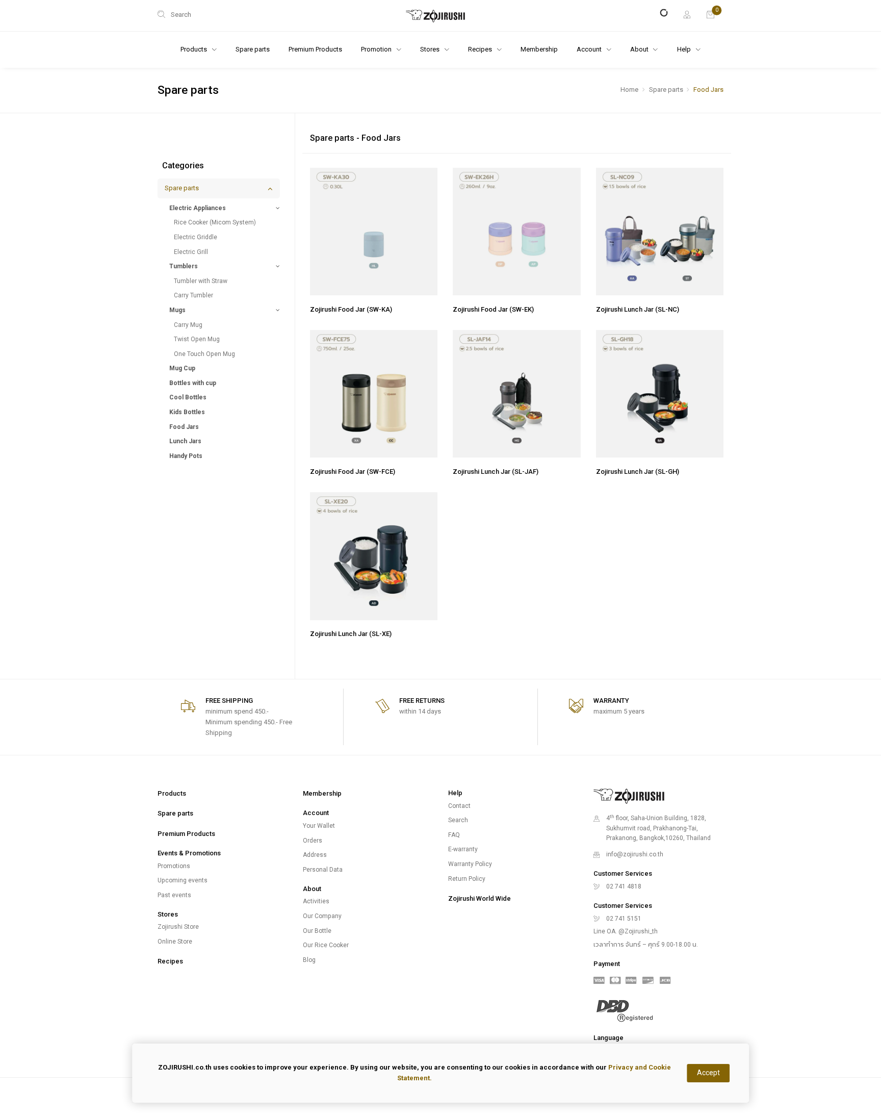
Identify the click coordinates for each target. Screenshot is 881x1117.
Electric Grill (191, 252)
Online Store (175, 941)
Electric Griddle (195, 237)
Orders (312, 840)
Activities (316, 901)
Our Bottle (317, 930)
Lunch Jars (185, 441)
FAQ (454, 835)
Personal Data (323, 869)
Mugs (177, 310)
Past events (174, 895)
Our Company (322, 916)
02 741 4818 (623, 886)
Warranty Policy (470, 864)
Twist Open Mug (197, 339)
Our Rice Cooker (326, 945)
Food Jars (184, 426)
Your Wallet (319, 825)
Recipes (170, 961)
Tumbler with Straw (200, 281)
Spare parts (253, 49)
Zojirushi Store (178, 926)
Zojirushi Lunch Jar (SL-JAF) (495, 471)
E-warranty (463, 849)
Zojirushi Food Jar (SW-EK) (493, 309)
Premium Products (315, 49)
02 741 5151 (623, 918)
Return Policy (466, 878)
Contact (459, 805)
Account (590, 49)
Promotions (174, 866)
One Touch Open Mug (204, 354)
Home (629, 89)
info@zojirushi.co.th (634, 854)
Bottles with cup (192, 383)
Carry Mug (188, 324)
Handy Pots (185, 456)
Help (684, 49)
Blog (309, 959)
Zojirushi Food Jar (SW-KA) (351, 309)
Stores (430, 49)
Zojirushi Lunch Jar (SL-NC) (637, 309)
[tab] (219, 188)
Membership (539, 49)
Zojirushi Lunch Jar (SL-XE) (351, 634)
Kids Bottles (187, 412)
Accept (708, 1073)
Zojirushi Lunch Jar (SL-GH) (637, 471)
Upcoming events (183, 880)
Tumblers (183, 266)
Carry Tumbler (193, 295)
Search (458, 820)
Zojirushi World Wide (479, 898)
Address (315, 854)
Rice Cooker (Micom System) (215, 222)
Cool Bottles (187, 397)
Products (172, 793)
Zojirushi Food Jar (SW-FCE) (352, 471)
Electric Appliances (197, 208)
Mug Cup (182, 368)
